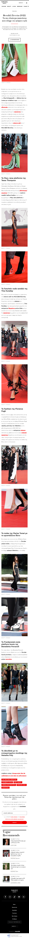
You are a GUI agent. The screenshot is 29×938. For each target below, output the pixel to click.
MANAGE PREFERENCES (15, 922)
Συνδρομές (14, 919)
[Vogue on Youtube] (19, 896)
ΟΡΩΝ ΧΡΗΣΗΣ (14, 816)
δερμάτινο (12, 308)
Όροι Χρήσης (14, 916)
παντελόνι (9, 659)
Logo (14, 891)
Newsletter (14, 910)
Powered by (11, 931)
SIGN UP (14, 822)
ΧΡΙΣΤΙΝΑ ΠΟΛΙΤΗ (15, 858)
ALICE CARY (14, 845)
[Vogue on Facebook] (5, 896)
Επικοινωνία (14, 907)
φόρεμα (23, 430)
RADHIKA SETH (14, 871)
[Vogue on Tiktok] (14, 896)
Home (14, 904)
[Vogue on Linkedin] (23, 896)
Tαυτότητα (14, 913)
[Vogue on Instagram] (10, 896)
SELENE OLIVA (14, 33)
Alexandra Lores (15, 882)
